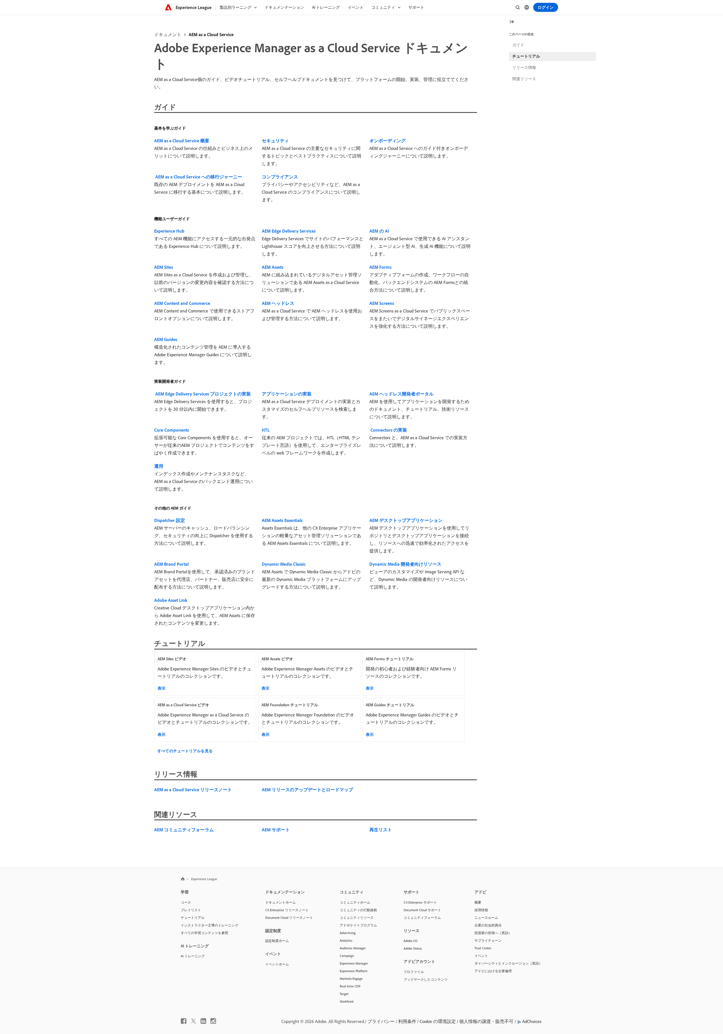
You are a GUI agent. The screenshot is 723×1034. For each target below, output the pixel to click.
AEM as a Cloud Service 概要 (181, 140)
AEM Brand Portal (171, 564)
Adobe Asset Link (170, 600)
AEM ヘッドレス (278, 303)
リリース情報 (524, 67)
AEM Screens (381, 303)
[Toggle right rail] (512, 22)
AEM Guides (165, 339)
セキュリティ (275, 140)
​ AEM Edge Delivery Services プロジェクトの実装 (202, 394)
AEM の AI (379, 231)
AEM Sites (163, 267)
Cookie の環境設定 (438, 1021)
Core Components (171, 430)
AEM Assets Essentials (282, 520)
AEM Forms (380, 267)
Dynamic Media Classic (284, 564)
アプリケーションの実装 (287, 394)
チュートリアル (526, 56)
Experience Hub (169, 231)
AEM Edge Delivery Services (288, 231)
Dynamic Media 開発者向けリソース (405, 564)
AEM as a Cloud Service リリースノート (193, 789)
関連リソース (524, 78)
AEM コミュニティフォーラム (184, 829)
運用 (158, 466)
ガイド (518, 44)
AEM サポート (276, 829)
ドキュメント (167, 34)
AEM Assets (272, 267)
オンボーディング (387, 140)
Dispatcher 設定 (169, 520)
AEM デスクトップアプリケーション (406, 520)
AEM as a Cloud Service (211, 34)
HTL (266, 430)
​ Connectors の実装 (388, 430)
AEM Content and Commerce (182, 303)
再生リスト (380, 829)
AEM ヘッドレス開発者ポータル (401, 394)
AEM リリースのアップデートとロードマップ (307, 789)
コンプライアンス (280, 177)
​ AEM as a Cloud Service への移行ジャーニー (198, 177)
